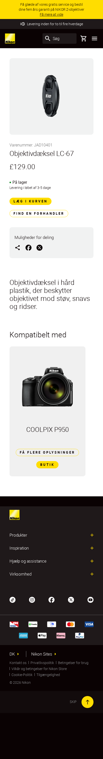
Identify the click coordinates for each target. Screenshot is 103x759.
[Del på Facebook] (29, 247)
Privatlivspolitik (42, 662)
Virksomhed (20, 574)
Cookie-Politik (22, 674)
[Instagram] (32, 599)
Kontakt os (18, 662)
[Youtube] (91, 599)
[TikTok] (13, 599)
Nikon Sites (41, 654)
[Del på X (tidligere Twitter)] (39, 247)
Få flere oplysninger (47, 452)
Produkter (18, 535)
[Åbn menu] (94, 38)
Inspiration (19, 548)
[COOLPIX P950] (47, 386)
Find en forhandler (39, 213)
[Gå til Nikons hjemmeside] (10, 38)
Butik (47, 464)
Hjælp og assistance (28, 561)
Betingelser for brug (73, 662)
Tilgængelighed (48, 674)
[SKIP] (88, 702)
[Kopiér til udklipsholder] (17, 247)
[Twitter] (71, 599)
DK (12, 654)
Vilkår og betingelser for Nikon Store (39, 668)
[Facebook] (51, 599)
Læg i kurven (31, 201)
